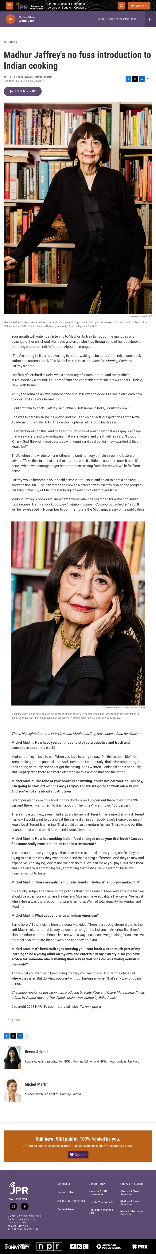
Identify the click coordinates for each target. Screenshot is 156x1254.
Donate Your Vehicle (101, 1202)
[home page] (25, 1187)
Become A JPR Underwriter (98, 1193)
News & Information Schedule (132, 1213)
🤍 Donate (78, 1154)
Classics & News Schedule (130, 1193)
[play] (10, 19)
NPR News (10, 42)
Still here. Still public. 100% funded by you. (78, 1139)
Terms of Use (65, 1192)
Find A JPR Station (131, 1183)
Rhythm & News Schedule (129, 1203)
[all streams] (150, 19)
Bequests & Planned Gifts (101, 1211)
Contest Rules (65, 1209)
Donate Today (97, 1183)
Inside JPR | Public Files (71, 1201)
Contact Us (64, 1183)
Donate (140, 6)
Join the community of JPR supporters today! (103, 1146)
